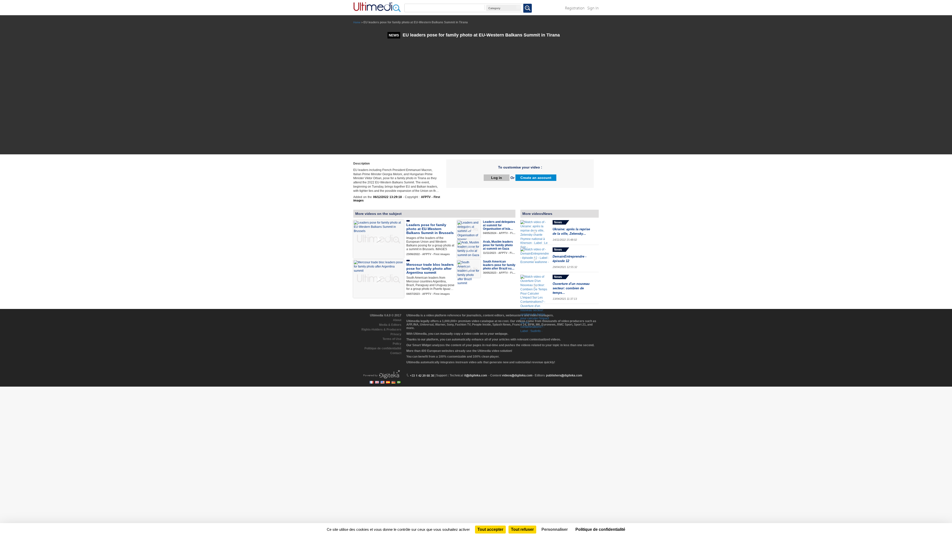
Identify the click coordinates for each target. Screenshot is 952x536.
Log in (496, 178)
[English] (377, 382)
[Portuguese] (399, 382)
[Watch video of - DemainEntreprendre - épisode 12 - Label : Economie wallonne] (535, 258)
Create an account (535, 178)
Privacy (395, 334)
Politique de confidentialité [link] (600, 529)
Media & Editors (390, 325)
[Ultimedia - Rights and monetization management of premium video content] (377, 7)
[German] (393, 382)
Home (356, 22)
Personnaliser (554, 529)
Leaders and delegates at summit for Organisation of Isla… (499, 225)
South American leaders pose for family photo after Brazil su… (499, 265)
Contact (395, 353)
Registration (575, 8)
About (397, 320)
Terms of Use (392, 339)
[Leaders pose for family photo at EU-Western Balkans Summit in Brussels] (378, 227)
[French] (372, 382)
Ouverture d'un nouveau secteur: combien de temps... (571, 288)
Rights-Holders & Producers (381, 329)
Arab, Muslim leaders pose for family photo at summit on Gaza (498, 245)
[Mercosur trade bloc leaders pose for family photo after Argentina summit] (378, 266)
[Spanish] (388, 382)
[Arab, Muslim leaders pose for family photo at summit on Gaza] (468, 248)
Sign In (593, 8)
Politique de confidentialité (382, 348)
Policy (397, 343)
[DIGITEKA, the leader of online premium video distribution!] (381, 374)
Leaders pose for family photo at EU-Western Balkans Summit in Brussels (430, 229)
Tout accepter (490, 529)
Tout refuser (522, 529)
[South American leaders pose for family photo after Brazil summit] (468, 272)
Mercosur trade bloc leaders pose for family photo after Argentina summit (430, 268)
